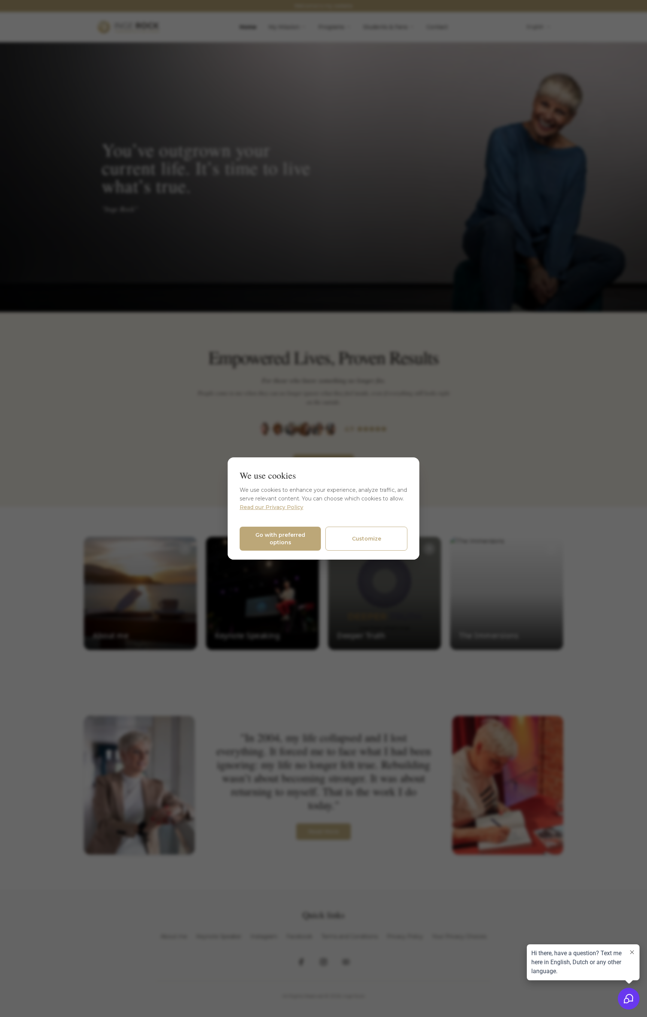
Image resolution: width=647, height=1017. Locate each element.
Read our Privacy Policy (271, 507)
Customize (366, 538)
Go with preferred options (280, 539)
